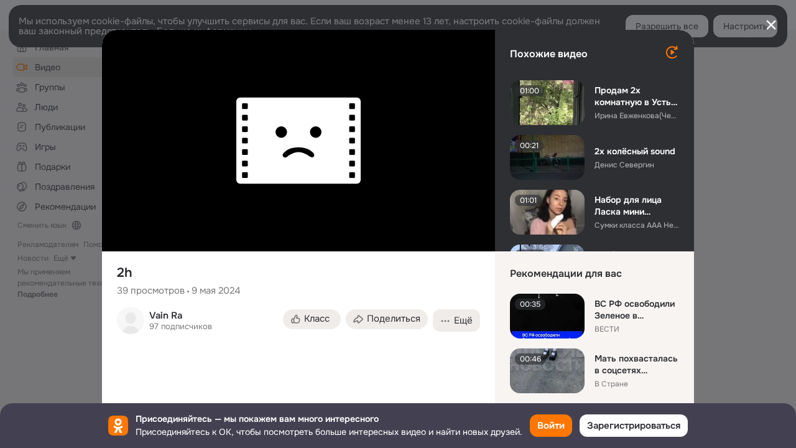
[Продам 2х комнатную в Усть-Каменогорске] (547, 102)
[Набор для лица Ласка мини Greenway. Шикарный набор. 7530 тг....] (547, 212)
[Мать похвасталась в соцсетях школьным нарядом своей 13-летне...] (547, 370)
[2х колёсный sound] (547, 157)
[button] (312, 319)
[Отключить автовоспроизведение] (671, 52)
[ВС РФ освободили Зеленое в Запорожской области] (547, 316)
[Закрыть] (771, 25)
